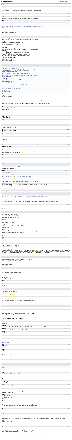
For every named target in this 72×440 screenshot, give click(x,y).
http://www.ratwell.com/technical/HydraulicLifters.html (31, 181)
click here (47, 437)
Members (64, 1)
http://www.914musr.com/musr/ (5, 342)
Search (62, 1)
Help (60, 1)
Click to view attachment (5, 281)
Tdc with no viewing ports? (9, 1)
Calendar (66, 1)
